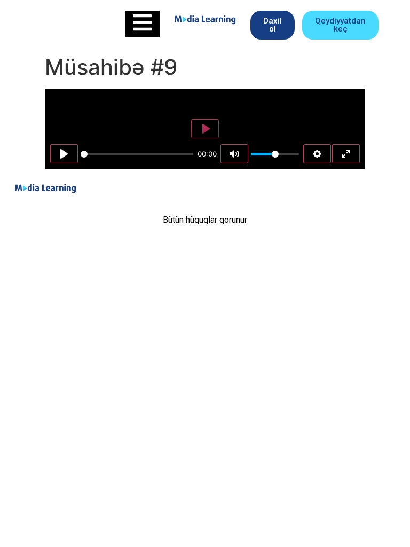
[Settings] (317, 153)
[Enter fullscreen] (346, 153)
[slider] (137, 154)
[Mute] (234, 153)
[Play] (64, 153)
